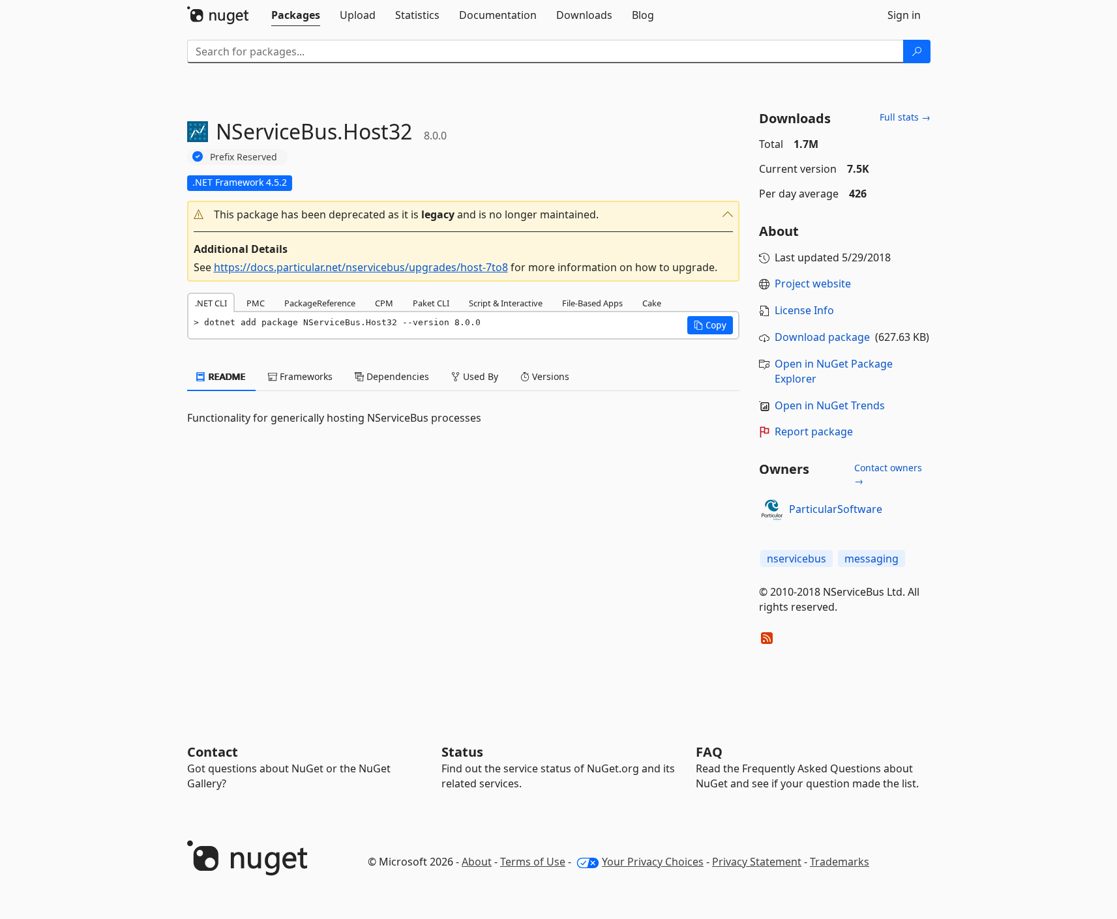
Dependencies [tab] (396, 376)
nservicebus (796, 558)
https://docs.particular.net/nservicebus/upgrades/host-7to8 (361, 267)
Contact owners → (888, 474)
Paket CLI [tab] (431, 303)
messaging (871, 558)
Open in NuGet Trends (830, 405)
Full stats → (905, 117)
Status (462, 752)
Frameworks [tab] (305, 376)
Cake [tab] (651, 303)
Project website (813, 283)
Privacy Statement (756, 861)
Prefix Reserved (243, 157)
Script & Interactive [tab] (506, 303)
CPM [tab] (384, 303)
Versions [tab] (549, 376)
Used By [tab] (479, 376)
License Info (804, 310)
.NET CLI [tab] (211, 303)
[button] (464, 214)
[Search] (917, 51)
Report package (814, 431)
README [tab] (226, 376)
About (477, 861)
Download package (822, 337)
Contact (212, 752)
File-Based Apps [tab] (592, 303)
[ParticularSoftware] (772, 509)
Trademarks (839, 861)
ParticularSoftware (835, 509)
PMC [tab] (255, 303)
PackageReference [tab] (319, 303)
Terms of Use (532, 861)
